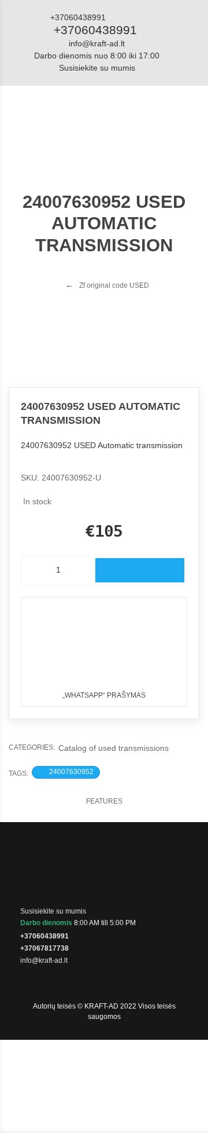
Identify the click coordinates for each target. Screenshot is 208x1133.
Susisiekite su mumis (97, 67)
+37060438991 (95, 29)
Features (104, 801)
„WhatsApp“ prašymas (104, 695)
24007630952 (71, 772)
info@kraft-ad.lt (97, 43)
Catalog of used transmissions (113, 748)
